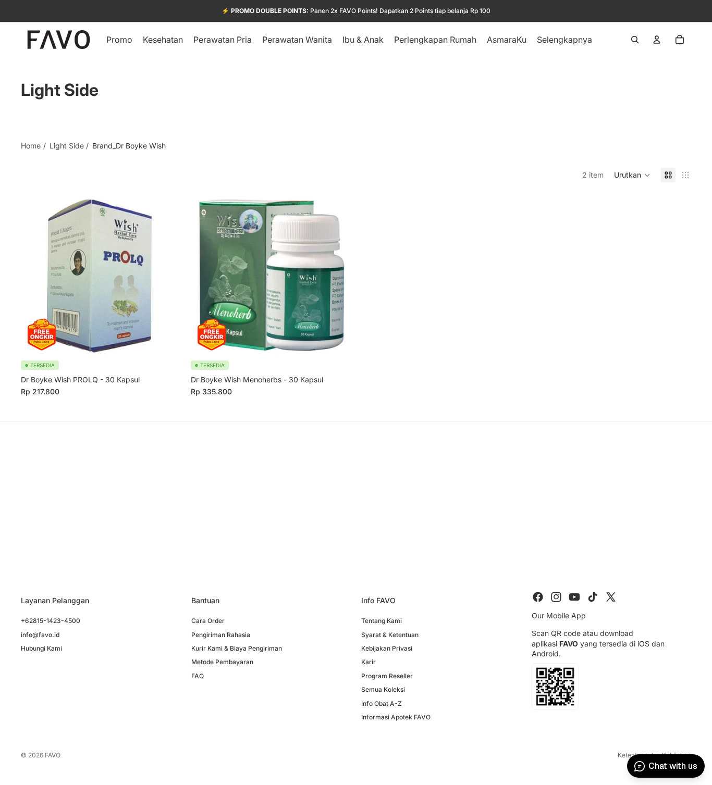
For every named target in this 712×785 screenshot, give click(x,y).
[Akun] (656, 39)
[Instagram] (556, 597)
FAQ (197, 676)
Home (31, 145)
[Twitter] (611, 597)
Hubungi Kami (41, 648)
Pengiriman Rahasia (220, 634)
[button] (632, 175)
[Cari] (634, 39)
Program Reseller (387, 676)
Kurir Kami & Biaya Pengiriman (236, 648)
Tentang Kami (381, 621)
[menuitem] (564, 39)
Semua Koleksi (383, 689)
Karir (368, 662)
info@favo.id (40, 634)
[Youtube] (574, 597)
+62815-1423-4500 (50, 621)
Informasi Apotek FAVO (396, 717)
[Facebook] (538, 597)
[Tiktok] (592, 597)
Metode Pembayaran (222, 662)
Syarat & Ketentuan (390, 634)
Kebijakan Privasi (386, 648)
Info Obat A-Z (381, 703)
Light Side (67, 145)
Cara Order (208, 621)
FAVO (52, 755)
